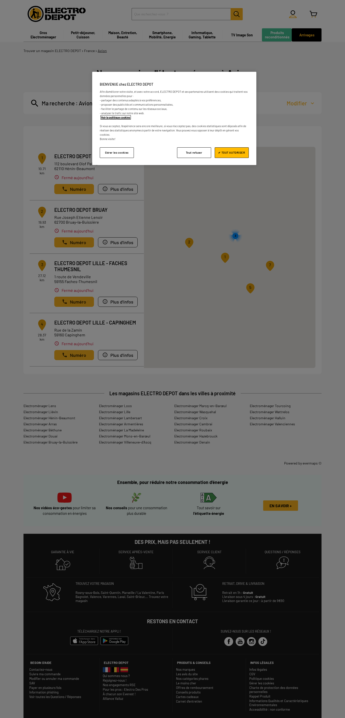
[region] (174, 118)
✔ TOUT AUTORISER (231, 152)
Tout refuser (194, 152)
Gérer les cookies (117, 152)
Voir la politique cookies (115, 117)
